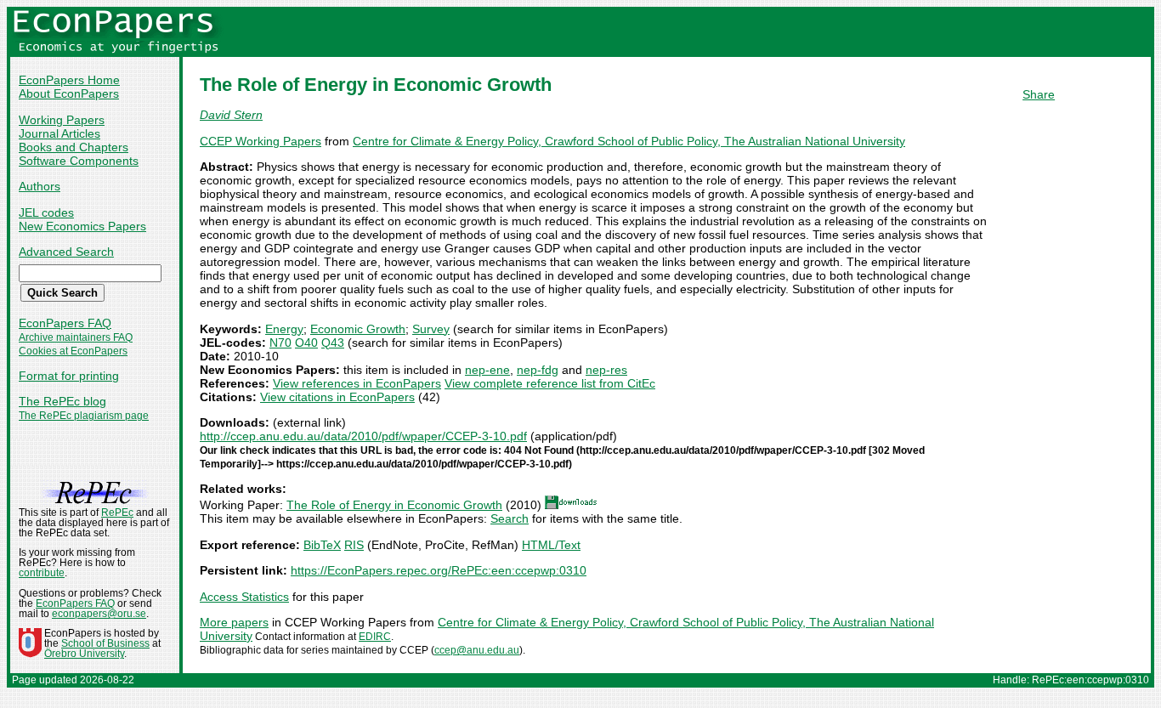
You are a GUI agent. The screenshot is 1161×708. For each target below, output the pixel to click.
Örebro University (84, 654)
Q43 (332, 342)
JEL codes (46, 212)
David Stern (231, 115)
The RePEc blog (62, 401)
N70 (280, 342)
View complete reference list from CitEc (550, 383)
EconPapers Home (69, 80)
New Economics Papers (82, 226)
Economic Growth (357, 329)
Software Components (79, 160)
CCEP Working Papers (260, 141)
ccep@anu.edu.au (476, 650)
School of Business (105, 643)
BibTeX (322, 545)
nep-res (606, 370)
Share (1038, 94)
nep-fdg (537, 370)
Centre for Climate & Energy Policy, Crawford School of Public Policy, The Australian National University (629, 141)
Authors (39, 186)
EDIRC (375, 637)
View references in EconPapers (357, 383)
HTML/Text (551, 545)
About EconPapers (69, 93)
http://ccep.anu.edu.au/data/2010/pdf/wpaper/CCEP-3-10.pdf (363, 436)
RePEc (117, 512)
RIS (354, 545)
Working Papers (62, 120)
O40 (306, 342)
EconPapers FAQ (65, 323)
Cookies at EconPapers (73, 351)
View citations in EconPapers (337, 397)
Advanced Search (66, 251)
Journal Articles (59, 133)
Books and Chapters (73, 147)
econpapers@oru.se (99, 614)
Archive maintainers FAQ (76, 337)
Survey (431, 329)
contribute (42, 573)
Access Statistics (244, 596)
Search (509, 518)
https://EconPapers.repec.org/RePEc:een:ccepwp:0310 (438, 570)
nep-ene (487, 370)
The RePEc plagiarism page (84, 416)
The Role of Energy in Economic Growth (394, 505)
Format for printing (69, 375)
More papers (234, 622)
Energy (284, 329)
